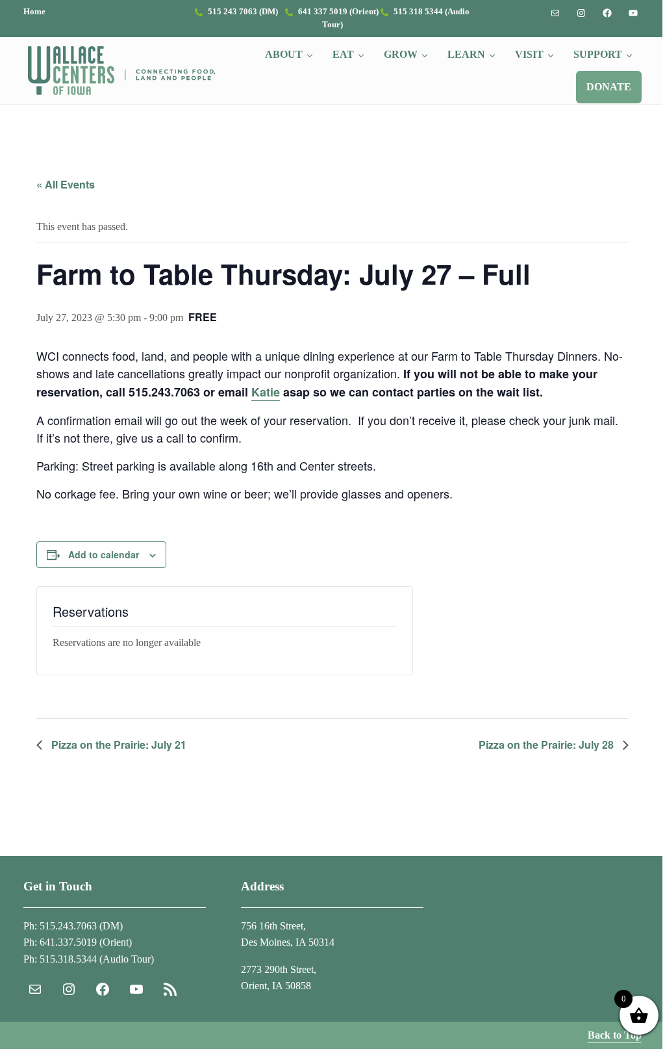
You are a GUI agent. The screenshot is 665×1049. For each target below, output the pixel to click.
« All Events (65, 184)
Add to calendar (103, 554)
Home (34, 11)
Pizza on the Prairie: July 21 (117, 744)
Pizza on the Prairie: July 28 (547, 744)
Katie (265, 391)
